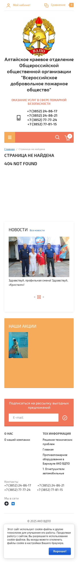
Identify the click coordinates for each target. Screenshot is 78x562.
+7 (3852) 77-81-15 (42, 124)
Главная (9, 149)
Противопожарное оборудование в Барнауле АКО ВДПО (56, 459)
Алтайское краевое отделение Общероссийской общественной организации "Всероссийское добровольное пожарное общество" (39, 75)
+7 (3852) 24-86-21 (42, 115)
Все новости (37, 230)
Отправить (65, 417)
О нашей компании (17, 440)
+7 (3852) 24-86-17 (42, 111)
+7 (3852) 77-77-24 (42, 120)
